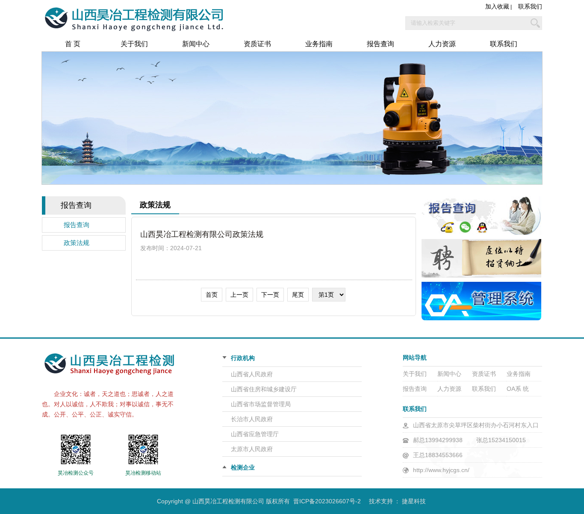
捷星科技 (414, 501)
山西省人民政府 (252, 374)
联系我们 (530, 6)
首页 (212, 294)
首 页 (72, 43)
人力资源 (442, 43)
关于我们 (134, 43)
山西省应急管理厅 (255, 434)
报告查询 (380, 43)
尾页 (298, 294)
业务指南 (319, 43)
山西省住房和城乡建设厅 (264, 389)
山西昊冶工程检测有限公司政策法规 (201, 234)
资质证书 (257, 43)
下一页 (270, 294)
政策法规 (76, 242)
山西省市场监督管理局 (261, 404)
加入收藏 (497, 6)
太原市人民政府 (252, 449)
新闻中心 (195, 43)
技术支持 (381, 501)
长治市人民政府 (252, 419)
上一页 (239, 294)
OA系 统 (518, 388)
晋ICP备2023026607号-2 (327, 501)
